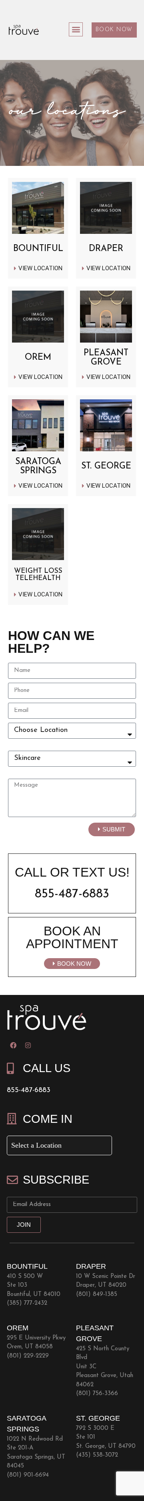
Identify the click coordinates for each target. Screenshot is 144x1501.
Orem (38, 357)
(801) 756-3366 (97, 1394)
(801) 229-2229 (28, 1356)
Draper (106, 249)
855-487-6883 (72, 894)
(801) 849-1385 (96, 1295)
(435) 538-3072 (97, 1455)
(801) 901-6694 (28, 1475)
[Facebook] (13, 1045)
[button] (76, 29)
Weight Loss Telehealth (38, 575)
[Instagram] (28, 1045)
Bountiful (38, 249)
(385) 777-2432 (27, 1303)
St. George (106, 466)
